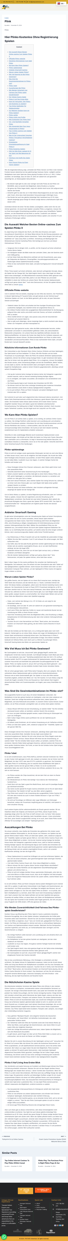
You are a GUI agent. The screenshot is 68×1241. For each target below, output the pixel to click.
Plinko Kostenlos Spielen (17, 149)
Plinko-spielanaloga (15, 68)
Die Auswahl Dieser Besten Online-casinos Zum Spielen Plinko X (20, 54)
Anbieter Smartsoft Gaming (18, 70)
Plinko (7, 18)
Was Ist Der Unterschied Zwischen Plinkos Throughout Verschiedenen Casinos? (20, 138)
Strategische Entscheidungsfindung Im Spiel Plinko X (19, 144)
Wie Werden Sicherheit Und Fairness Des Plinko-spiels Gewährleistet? (18, 92)
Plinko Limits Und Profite (17, 117)
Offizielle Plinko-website (17, 58)
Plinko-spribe (13, 115)
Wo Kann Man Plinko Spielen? (19, 65)
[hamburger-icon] (53, 7)
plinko (21, 284)
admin (8, 25)
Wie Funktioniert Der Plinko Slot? (20, 119)
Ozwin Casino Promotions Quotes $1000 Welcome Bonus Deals (52, 1139)
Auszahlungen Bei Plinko (17, 88)
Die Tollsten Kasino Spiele (17, 97)
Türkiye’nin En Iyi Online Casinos (12, 1138)
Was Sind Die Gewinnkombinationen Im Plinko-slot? (20, 81)
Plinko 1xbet (13, 86)
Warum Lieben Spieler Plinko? (19, 72)
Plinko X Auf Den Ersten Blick (18, 99)
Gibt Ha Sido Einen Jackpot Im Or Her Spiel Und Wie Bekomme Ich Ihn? (20, 153)
